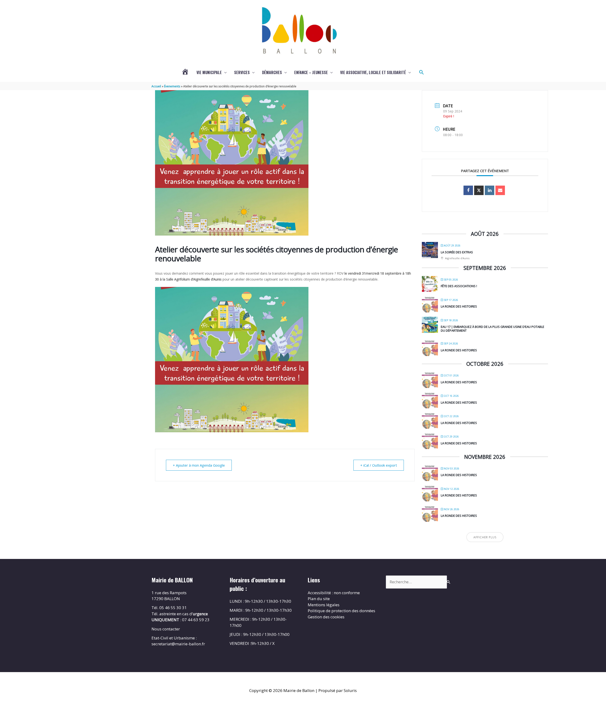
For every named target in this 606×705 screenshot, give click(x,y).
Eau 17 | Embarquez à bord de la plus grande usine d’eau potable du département (492, 329)
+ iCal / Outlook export (378, 465)
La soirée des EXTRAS (457, 252)
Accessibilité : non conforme (334, 592)
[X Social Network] (479, 190)
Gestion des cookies (326, 617)
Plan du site (319, 598)
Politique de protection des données (341, 610)
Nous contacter (166, 629)
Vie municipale (209, 72)
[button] (422, 72)
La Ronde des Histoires (459, 306)
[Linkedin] (489, 190)
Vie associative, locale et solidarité (373, 72)
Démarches (272, 72)
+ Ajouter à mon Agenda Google (199, 465)
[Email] (500, 190)
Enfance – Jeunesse (311, 72)
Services (242, 72)
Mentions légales (323, 604)
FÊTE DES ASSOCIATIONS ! (459, 286)
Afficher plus (484, 537)
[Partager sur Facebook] (468, 190)
